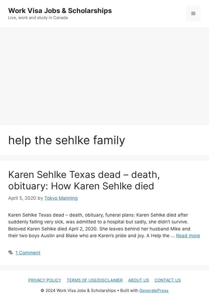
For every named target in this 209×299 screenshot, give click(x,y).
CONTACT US (168, 280)
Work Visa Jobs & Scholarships (60, 11)
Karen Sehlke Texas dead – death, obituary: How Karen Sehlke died (84, 180)
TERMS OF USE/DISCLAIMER (95, 280)
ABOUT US (138, 280)
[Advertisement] (104, 71)
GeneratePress (153, 290)
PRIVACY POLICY (44, 280)
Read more (188, 235)
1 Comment (28, 252)
